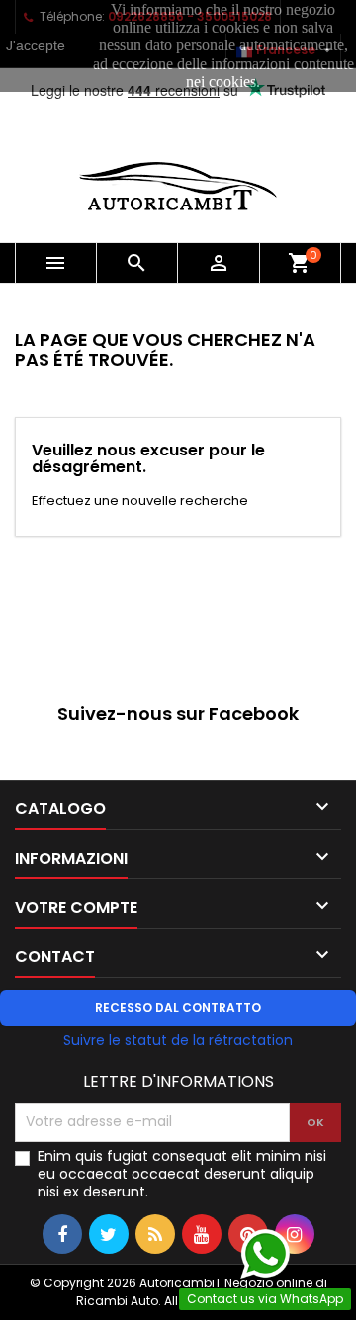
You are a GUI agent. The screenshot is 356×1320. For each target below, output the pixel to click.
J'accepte (35, 45)
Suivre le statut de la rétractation (178, 1040)
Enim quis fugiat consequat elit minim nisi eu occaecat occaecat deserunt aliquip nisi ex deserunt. (182, 1173)
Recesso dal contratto (178, 1007)
